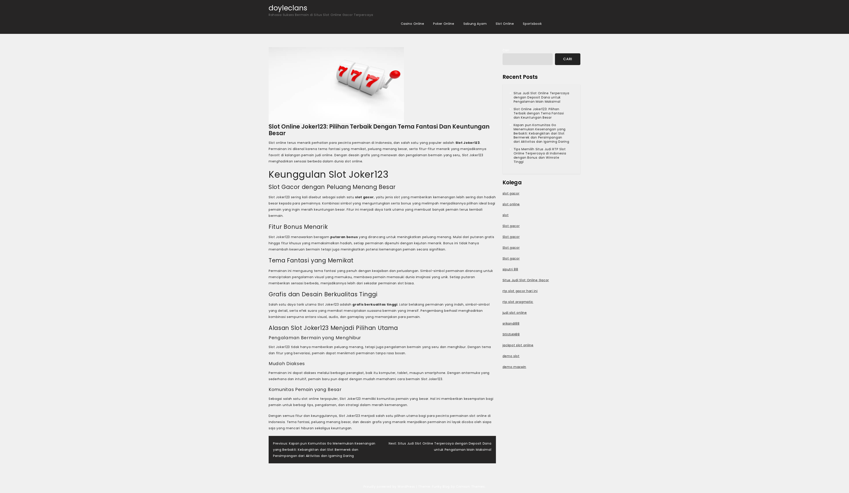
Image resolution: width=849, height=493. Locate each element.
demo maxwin (514, 367)
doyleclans (288, 8)
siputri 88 (510, 269)
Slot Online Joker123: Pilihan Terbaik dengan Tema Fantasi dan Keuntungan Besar (539, 113)
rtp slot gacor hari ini (520, 291)
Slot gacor (511, 226)
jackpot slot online (518, 345)
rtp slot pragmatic (518, 302)
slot (506, 215)
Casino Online (412, 23)
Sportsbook (532, 23)
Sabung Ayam (475, 23)
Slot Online (505, 23)
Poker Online (443, 23)
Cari (506, 50)
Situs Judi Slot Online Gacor (526, 280)
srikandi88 (511, 323)
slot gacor (511, 193)
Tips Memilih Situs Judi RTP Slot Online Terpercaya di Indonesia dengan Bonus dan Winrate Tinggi (540, 155)
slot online (511, 204)
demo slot (511, 356)
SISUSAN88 (511, 334)
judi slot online (515, 312)
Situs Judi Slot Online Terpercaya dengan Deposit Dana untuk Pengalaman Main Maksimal (541, 97)
